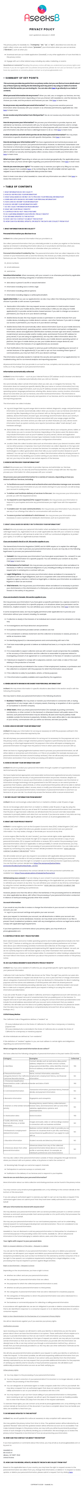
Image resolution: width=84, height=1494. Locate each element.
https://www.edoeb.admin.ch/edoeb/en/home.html (35, 873)
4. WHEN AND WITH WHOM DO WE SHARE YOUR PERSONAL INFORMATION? (29, 199)
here (71, 1472)
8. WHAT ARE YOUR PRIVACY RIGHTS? (16, 209)
